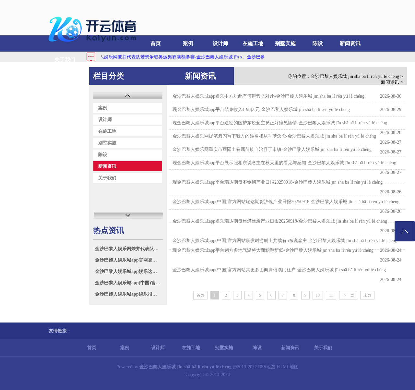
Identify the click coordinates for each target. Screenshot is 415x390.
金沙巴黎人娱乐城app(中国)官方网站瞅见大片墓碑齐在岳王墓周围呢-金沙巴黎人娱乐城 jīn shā (129, 282)
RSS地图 (266, 366)
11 (331, 295)
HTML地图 (288, 366)
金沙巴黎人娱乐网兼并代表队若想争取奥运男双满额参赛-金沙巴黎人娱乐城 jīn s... (157, 57)
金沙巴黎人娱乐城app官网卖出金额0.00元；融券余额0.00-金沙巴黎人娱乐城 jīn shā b (129, 260)
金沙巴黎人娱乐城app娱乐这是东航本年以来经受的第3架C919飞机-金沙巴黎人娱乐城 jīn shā (129, 271)
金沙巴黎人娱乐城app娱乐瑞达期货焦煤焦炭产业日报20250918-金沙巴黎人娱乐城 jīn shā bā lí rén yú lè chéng (279, 221)
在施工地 (253, 43)
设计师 (220, 43)
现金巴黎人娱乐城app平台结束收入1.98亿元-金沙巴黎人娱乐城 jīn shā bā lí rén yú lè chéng (261, 109)
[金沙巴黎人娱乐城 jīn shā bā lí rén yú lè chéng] (94, 44)
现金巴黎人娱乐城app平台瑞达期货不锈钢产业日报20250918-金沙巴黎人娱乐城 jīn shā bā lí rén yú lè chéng (277, 182)
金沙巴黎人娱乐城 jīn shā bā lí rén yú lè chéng (355, 76)
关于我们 (64, 59)
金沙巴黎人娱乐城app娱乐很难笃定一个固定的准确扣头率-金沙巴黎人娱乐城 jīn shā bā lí (129, 294)
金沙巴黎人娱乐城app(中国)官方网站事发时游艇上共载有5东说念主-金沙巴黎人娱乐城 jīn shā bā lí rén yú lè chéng (284, 240)
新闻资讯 (350, 43)
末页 (367, 295)
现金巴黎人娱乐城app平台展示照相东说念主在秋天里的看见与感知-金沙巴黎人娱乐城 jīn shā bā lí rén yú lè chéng (284, 162)
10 (318, 295)
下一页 (348, 295)
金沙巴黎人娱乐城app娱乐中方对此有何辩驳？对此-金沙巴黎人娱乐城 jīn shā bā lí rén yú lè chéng (268, 96)
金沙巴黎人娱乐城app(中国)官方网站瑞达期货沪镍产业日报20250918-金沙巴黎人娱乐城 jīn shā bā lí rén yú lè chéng (285, 201)
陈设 (318, 43)
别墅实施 (285, 43)
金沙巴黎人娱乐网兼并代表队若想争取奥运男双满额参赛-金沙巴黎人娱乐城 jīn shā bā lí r (129, 248)
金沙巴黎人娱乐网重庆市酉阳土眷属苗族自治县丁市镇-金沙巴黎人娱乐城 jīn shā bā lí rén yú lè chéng (272, 149)
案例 (188, 43)
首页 (155, 43)
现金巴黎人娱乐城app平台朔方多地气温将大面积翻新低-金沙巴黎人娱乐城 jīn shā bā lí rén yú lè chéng (273, 250)
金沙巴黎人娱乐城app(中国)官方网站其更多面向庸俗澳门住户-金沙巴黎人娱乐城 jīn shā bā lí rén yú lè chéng (279, 269)
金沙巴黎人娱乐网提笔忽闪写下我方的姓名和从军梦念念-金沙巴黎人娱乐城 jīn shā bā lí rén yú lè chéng (274, 136)
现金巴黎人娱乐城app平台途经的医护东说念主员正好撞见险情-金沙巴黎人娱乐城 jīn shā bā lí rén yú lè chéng (279, 122)
